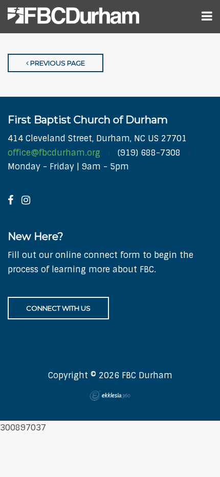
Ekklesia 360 (110, 396)
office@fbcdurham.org (54, 152)
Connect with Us (58, 308)
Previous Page (57, 63)
